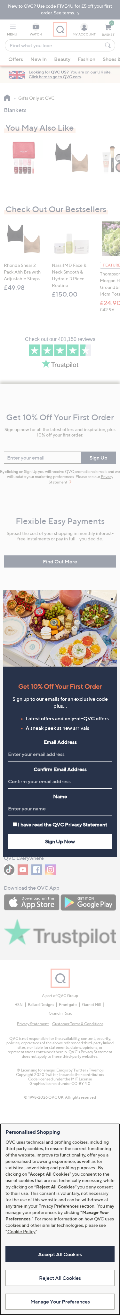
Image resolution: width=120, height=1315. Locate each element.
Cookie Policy (21, 1231)
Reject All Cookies (60, 1278)
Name (60, 796)
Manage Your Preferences (60, 1301)
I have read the (62, 824)
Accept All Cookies (60, 1254)
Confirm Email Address (60, 769)
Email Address (60, 742)
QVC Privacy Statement (79, 824)
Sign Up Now (60, 841)
